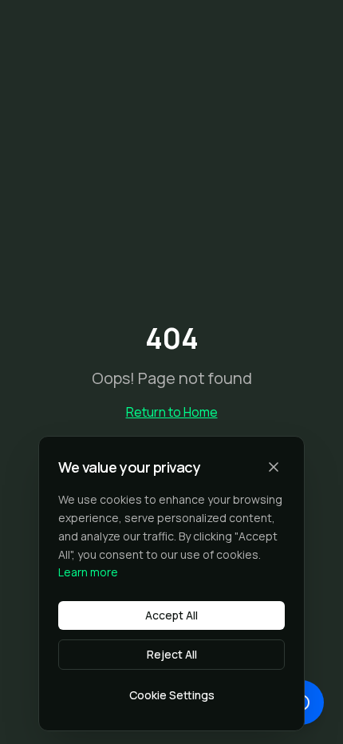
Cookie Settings (172, 694)
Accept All (171, 615)
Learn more (88, 572)
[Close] (273, 467)
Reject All (172, 654)
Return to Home (172, 412)
